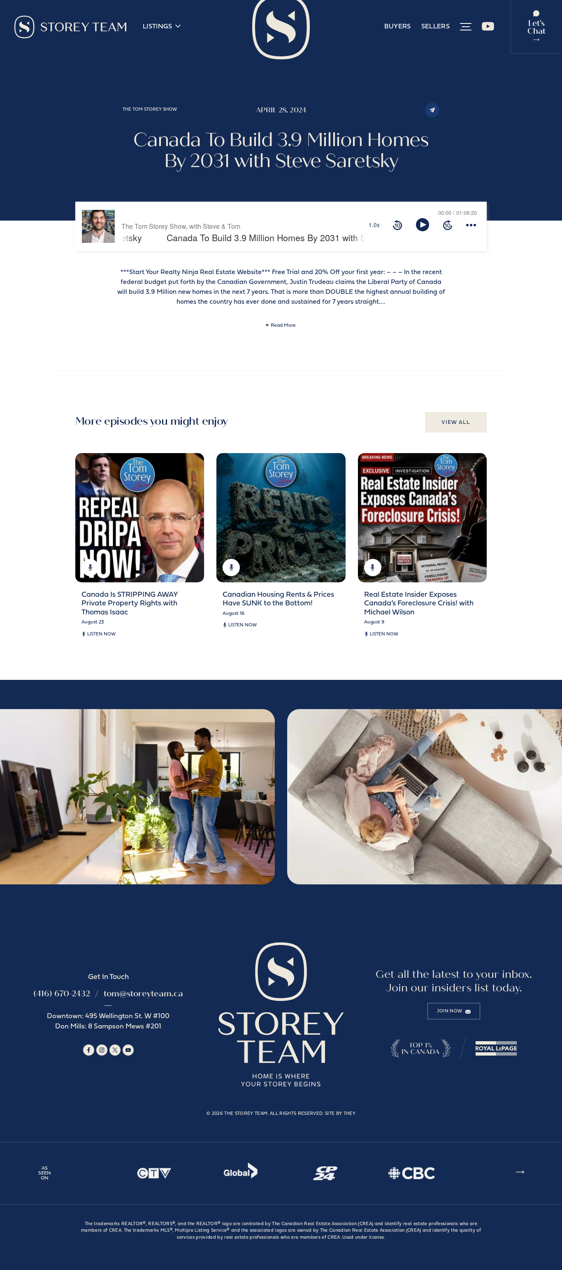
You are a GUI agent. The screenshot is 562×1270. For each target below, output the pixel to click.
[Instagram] (101, 1050)
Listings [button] (157, 26)
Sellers (435, 26)
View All (455, 422)
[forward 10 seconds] (448, 224)
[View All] (520, 1173)
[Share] (432, 110)
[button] (465, 26)
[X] (115, 1050)
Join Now (449, 1011)
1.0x (374, 225)
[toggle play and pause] (422, 224)
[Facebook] (88, 1050)
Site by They (340, 1114)
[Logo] (70, 27)
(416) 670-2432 (61, 994)
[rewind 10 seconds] (397, 224)
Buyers (397, 26)
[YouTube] (488, 29)
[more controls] (471, 224)
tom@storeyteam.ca (143, 994)
